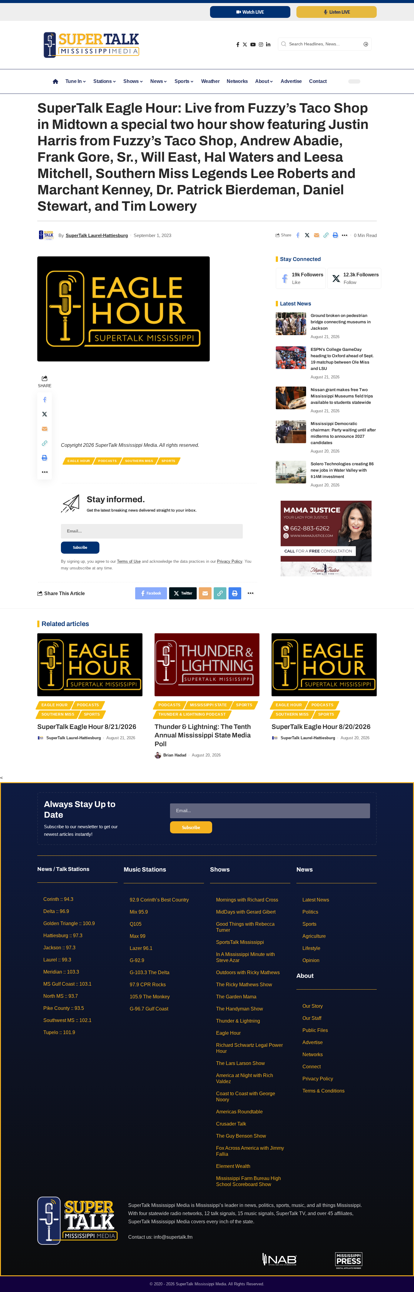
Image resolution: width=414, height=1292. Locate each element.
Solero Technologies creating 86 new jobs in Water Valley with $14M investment (342, 470)
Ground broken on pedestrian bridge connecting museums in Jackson (341, 322)
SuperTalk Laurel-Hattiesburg (97, 235)
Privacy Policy (229, 561)
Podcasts (107, 461)
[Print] (335, 235)
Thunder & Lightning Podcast (192, 714)
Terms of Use (129, 561)
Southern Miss (139, 461)
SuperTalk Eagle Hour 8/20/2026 (321, 726)
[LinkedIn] (268, 45)
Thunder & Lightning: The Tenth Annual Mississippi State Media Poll (203, 735)
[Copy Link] (326, 235)
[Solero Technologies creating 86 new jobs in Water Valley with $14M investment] (291, 472)
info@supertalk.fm (173, 1237)
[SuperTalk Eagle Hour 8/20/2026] (324, 664)
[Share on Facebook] (297, 235)
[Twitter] (245, 45)
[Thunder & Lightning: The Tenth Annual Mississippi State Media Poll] (207, 664)
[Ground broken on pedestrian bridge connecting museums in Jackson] (291, 323)
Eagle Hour (79, 461)
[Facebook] (238, 45)
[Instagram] (261, 45)
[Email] (316, 235)
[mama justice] (326, 538)
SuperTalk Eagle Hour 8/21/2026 (86, 726)
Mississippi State (208, 705)
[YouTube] (253, 45)
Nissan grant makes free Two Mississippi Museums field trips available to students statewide (342, 396)
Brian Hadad (174, 755)
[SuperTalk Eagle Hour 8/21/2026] (89, 664)
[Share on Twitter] (307, 235)
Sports (168, 461)
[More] (344, 235)
